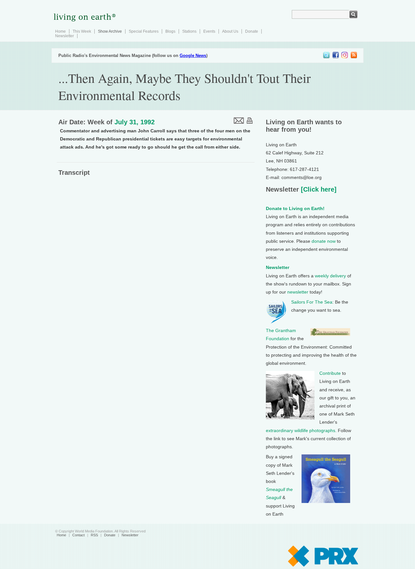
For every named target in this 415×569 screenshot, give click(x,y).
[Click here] (318, 189)
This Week (82, 31)
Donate (251, 31)
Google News (193, 55)
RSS (94, 535)
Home (60, 31)
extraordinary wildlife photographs (300, 430)
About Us (230, 31)
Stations (189, 31)
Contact (78, 535)
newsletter (297, 292)
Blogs (170, 31)
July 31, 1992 (134, 122)
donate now (324, 241)
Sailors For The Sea (311, 302)
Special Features (144, 31)
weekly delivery (330, 275)
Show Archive (110, 31)
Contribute (330, 373)
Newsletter (64, 36)
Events (209, 31)
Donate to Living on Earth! (295, 208)
